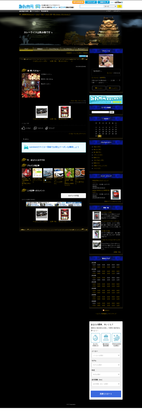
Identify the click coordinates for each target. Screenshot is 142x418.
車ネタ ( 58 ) (97, 149)
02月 (98, 278)
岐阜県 (103, 77)
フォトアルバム (53, 49)
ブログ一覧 (48, 14)
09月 (103, 267)
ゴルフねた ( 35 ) (99, 160)
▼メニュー (81, 49)
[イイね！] (82, 56)
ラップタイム (68, 49)
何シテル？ (110, 73)
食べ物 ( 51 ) (97, 152)
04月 (108, 271)
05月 (113, 271)
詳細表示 (69, 53)
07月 (94, 267)
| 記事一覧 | (53, 61)
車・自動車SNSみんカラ (26, 14)
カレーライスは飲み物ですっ (38, 32)
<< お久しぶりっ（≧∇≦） (40, 61)
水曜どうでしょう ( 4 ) (100, 165)
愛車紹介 (40, 49)
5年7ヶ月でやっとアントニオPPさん (58, 181)
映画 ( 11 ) (97, 163)
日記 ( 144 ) (97, 147)
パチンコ (80, 100)
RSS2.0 (107, 310)
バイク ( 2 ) (97, 168)
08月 (98, 267)
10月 (108, 267)
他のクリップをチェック (112, 201)
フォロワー (113, 88)
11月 (113, 273)
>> (109, 119)
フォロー (99, 88)
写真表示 (85, 53)
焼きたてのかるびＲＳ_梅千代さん (80, 181)
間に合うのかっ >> (66, 61)
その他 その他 (105, 231)
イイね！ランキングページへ (77, 133)
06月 (118, 271)
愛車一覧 (117, 252)
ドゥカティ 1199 (106, 212)
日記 (42, 14)
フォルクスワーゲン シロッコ (110, 221)
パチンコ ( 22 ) (98, 155)
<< (103, 119)
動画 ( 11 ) (97, 157)
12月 (118, 267)
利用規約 (104, 313)
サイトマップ (112, 313)
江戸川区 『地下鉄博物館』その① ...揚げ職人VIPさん (26, 182)
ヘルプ (112, 2)
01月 (94, 278)
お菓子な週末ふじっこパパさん (37, 180)
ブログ (38, 14)
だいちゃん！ (96, 77)
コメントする (73, 195)
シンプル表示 (78, 53)
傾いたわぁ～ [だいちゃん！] (61, 14)
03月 (103, 271)
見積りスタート (106, 394)
